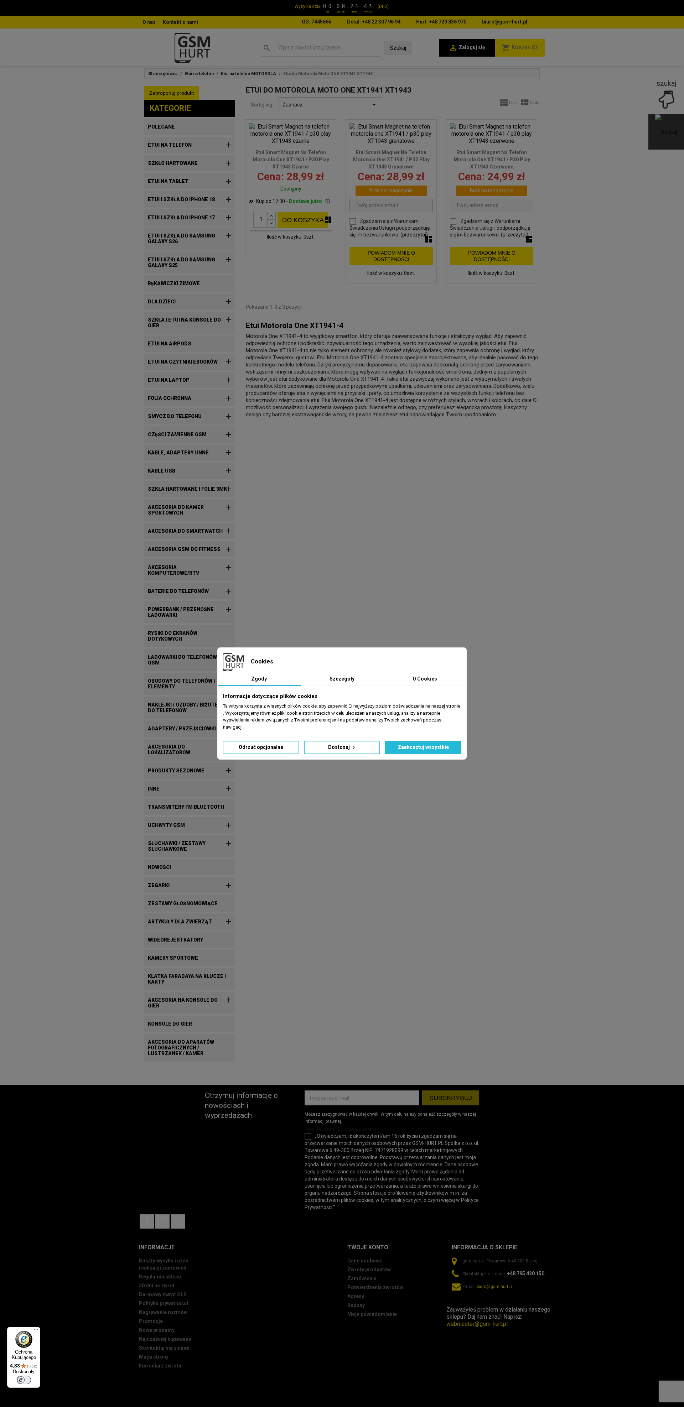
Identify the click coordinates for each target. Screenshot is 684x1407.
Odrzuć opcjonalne (261, 747)
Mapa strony (154, 1357)
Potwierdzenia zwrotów (375, 1287)
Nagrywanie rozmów (163, 1312)
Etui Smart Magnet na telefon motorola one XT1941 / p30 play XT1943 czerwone (492, 160)
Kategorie (170, 108)
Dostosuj (339, 747)
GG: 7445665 (316, 22)
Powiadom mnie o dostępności (391, 256)
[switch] (24, 1380)
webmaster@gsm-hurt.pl (477, 1323)
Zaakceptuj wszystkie (423, 747)
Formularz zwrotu (160, 1366)
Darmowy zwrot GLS (163, 1294)
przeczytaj (414, 235)
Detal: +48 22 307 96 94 (373, 22)
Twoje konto (367, 1247)
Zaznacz (330, 104)
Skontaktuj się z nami (164, 1348)
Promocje (151, 1321)
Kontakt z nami (180, 22)
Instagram (162, 1221)
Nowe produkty (157, 1330)
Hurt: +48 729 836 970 (441, 22)
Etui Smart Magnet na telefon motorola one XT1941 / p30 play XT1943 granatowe (391, 160)
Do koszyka (303, 220)
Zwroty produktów (369, 1269)
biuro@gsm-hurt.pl (504, 22)
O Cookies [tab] (425, 679)
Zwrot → (457, 1302)
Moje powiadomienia (372, 1314)
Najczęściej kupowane (165, 1339)
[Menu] (36, 1331)
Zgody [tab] (259, 679)
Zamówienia (362, 1278)
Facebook (147, 1221)
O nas (149, 22)
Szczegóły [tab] (342, 679)
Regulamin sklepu (160, 1277)
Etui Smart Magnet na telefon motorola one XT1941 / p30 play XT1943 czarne (291, 160)
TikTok (178, 1221)
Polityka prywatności (163, 1303)
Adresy (355, 1296)
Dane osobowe (364, 1260)
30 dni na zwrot (157, 1285)
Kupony (356, 1305)
